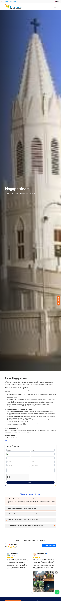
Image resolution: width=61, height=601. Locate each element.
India (12, 375)
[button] (7, 454)
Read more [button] (9, 568)
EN (57, 1)
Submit (29, 482)
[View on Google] (8, 554)
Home (8, 375)
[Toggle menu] (55, 7)
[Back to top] (54, 595)
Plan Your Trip (58, 300)
